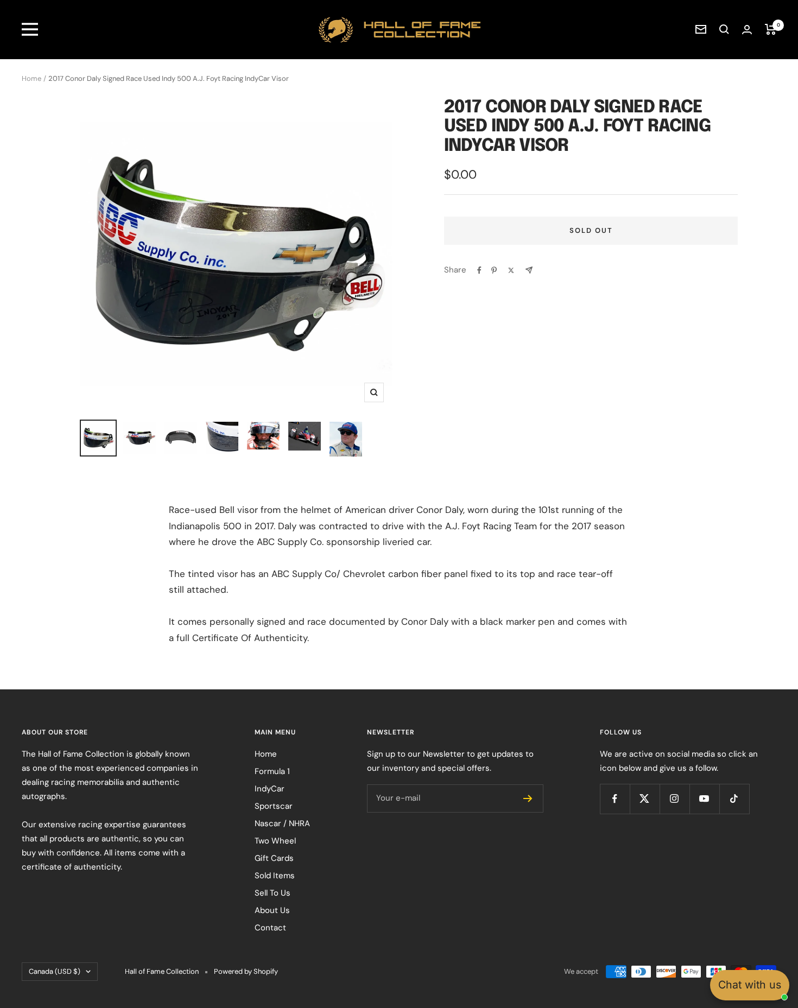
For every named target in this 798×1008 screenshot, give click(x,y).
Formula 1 (272, 771)
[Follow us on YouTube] (704, 799)
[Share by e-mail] (529, 270)
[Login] (747, 29)
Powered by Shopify (246, 971)
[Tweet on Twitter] (511, 270)
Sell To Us (272, 892)
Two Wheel (275, 840)
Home (31, 78)
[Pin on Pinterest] (494, 270)
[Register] (528, 798)
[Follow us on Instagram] (674, 799)
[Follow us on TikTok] (734, 799)
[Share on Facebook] (479, 270)
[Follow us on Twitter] (645, 799)
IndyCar (269, 788)
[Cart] (770, 29)
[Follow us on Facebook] (615, 799)
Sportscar (274, 806)
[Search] (724, 29)
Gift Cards (274, 858)
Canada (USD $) (54, 971)
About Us (272, 910)
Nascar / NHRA (282, 823)
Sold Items (275, 875)
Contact (270, 927)
